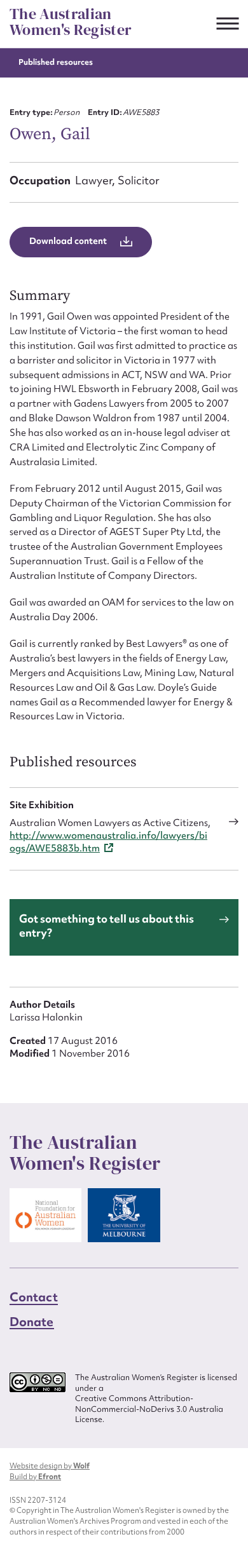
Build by (35, 1477)
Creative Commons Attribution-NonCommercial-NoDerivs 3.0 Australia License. (149, 1409)
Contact (34, 1297)
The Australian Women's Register (71, 21)
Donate (32, 1321)
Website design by (50, 1466)
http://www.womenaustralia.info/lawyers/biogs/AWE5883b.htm (108, 842)
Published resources (55, 62)
